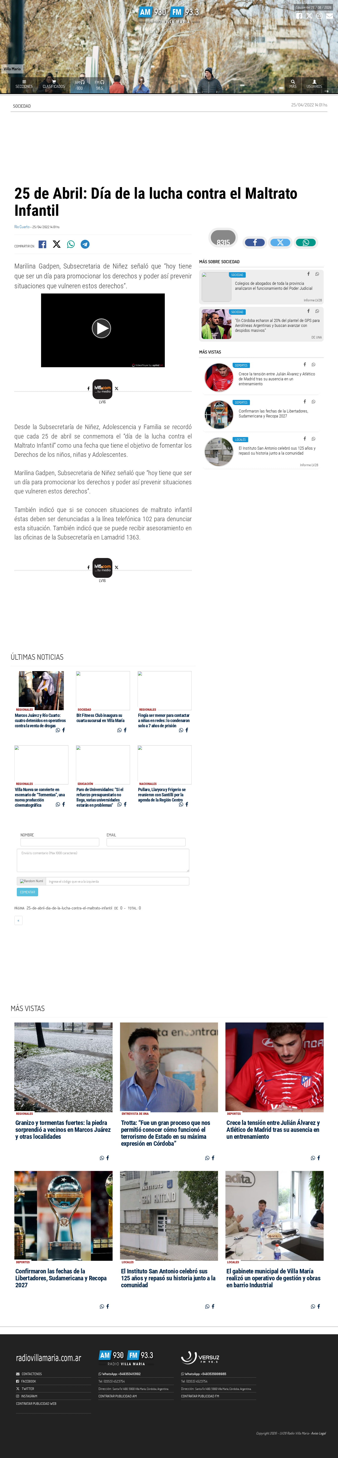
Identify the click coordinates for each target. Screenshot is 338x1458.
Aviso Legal (318, 1433)
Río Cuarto (21, 226)
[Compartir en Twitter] (57, 245)
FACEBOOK (28, 1381)
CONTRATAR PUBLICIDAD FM (200, 1396)
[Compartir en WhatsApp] (71, 245)
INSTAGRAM (29, 1396)
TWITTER (28, 1388)
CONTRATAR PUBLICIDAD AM (117, 1396)
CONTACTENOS (31, 1373)
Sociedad (22, 106)
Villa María (12, 68)
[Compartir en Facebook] (43, 245)
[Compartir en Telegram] (85, 245)
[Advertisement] (169, 147)
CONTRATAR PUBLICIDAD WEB (36, 1403)
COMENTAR (27, 892)
